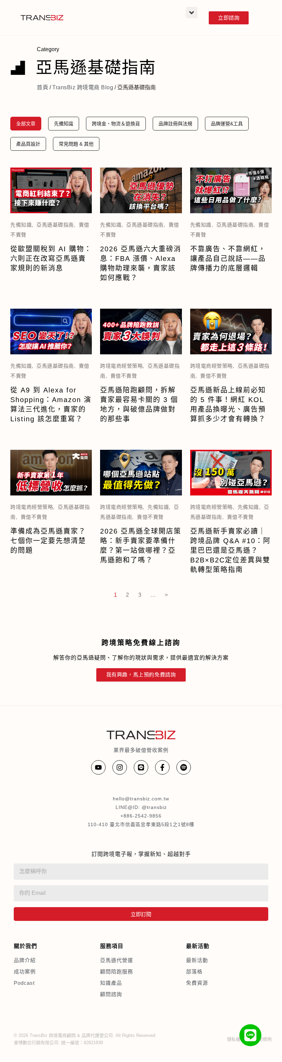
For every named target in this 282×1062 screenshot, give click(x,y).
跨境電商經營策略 (121, 366)
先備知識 (21, 225)
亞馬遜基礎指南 (55, 225)
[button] (191, 12)
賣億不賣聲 (123, 376)
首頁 (42, 87)
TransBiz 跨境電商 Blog (82, 87)
